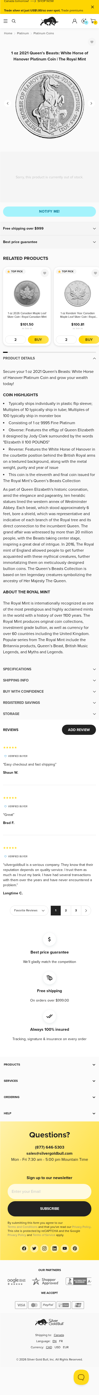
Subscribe (49, 1209)
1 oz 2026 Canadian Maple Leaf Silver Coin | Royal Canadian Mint (26, 315)
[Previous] (7, 103)
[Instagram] (44, 1248)
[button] (49, 228)
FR (61, 1341)
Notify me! (49, 211)
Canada (59, 1335)
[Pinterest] (75, 1248)
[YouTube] (65, 1248)
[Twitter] (34, 1248)
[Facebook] (24, 1248)
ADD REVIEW (79, 730)
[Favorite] (92, 42)
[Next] (91, 103)
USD (57, 1347)
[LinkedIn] (55, 1248)
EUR (66, 1347)
